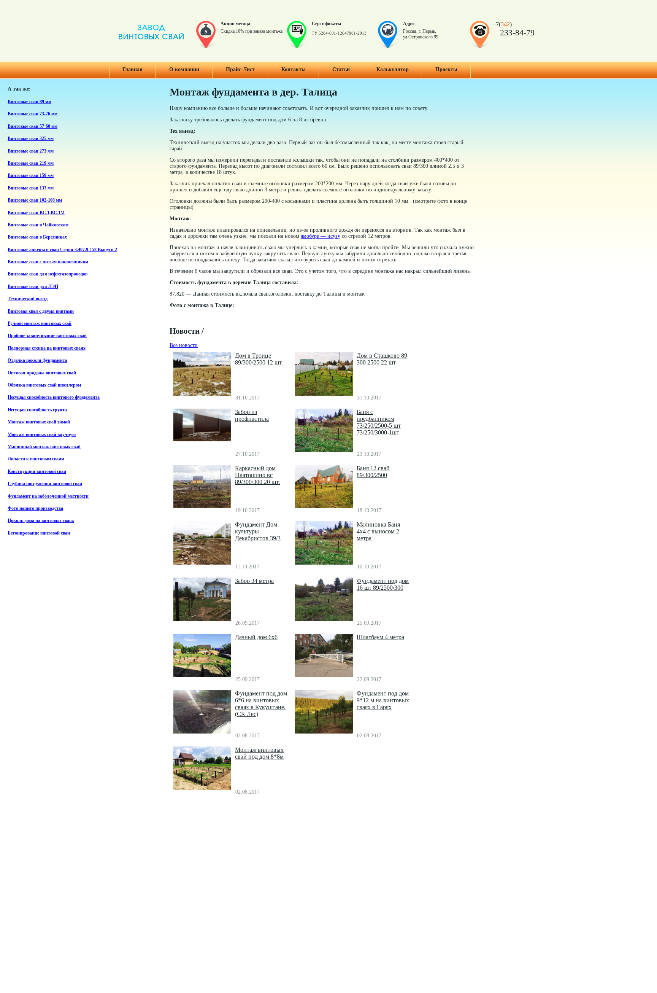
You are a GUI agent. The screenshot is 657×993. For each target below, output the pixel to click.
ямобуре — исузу (320, 236)
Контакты (293, 69)
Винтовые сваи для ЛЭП (33, 286)
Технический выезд (28, 298)
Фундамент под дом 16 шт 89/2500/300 (383, 584)
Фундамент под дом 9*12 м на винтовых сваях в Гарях (383, 700)
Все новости (184, 345)
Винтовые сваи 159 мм (31, 175)
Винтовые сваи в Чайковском (38, 225)
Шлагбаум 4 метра (380, 637)
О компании (184, 69)
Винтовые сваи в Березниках (37, 237)
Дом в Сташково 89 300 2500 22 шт (382, 359)
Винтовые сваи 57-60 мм (32, 126)
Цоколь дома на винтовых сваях (41, 520)
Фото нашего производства (35, 508)
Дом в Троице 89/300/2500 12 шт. (259, 359)
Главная (132, 69)
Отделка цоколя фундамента (37, 360)
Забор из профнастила (252, 415)
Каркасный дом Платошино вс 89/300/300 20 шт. (257, 475)
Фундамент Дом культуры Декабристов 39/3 (258, 531)
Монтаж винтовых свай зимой (39, 422)
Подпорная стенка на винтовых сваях (47, 348)
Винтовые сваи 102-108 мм (35, 200)
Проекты (446, 69)
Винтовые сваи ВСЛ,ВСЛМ (36, 212)
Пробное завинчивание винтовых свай (47, 335)
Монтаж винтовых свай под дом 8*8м (259, 753)
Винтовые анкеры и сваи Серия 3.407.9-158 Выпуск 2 (62, 249)
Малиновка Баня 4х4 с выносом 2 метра (378, 531)
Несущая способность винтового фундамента (54, 397)
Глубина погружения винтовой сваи (45, 483)
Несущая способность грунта (37, 409)
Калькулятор (392, 69)
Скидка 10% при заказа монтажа (251, 31)
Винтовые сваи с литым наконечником (48, 261)
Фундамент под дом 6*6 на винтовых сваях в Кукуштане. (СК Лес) (261, 703)
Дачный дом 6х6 (256, 637)
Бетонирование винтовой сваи (39, 533)
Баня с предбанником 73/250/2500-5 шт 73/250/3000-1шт (379, 422)
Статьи (341, 69)
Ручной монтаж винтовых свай (39, 323)
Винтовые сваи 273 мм (31, 151)
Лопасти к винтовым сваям (36, 459)
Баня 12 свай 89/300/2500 (373, 471)
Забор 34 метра (254, 581)
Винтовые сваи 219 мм (31, 163)
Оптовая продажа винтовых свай (42, 373)
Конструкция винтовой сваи (37, 471)
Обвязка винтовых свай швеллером (44, 385)
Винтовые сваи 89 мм (29, 101)
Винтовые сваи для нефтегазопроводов (47, 274)
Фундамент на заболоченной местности (48, 496)
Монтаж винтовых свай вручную (42, 434)
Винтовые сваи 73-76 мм (32, 113)
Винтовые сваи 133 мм (31, 188)
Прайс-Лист (240, 69)
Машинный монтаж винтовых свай (44, 446)
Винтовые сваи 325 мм (31, 138)
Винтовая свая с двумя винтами (41, 311)
